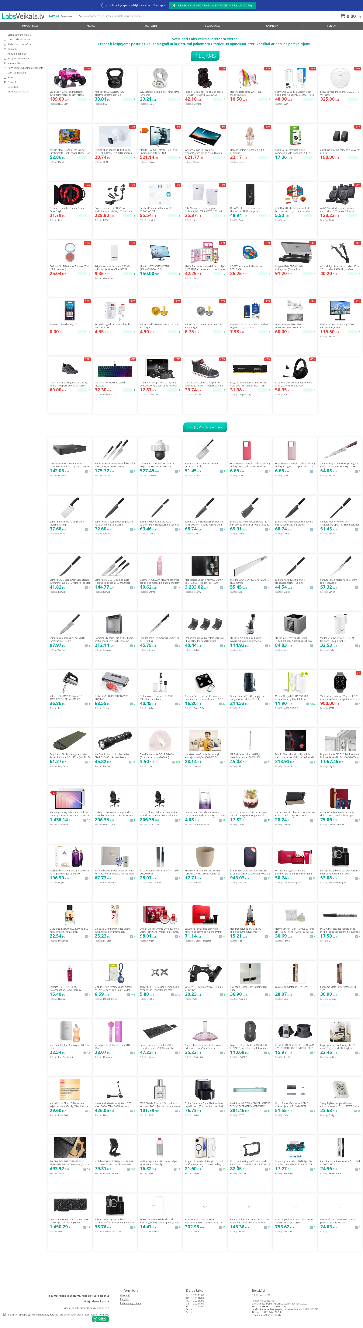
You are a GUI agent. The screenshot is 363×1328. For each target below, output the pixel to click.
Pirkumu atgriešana (130, 1303)
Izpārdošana (212, 25)
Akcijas (91, 25)
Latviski (54, 16)
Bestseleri (151, 25)
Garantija (272, 25)
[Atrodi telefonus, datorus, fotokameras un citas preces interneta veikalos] (68, 1314)
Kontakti (332, 25)
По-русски (66, 16)
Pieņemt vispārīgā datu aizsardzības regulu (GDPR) (215, 5)
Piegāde (124, 1299)
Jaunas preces (30, 25)
